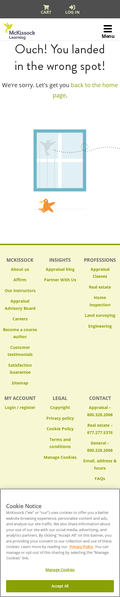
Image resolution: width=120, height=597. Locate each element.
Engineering (100, 326)
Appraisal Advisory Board (20, 304)
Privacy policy (60, 418)
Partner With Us (60, 279)
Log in (72, 12)
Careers (20, 319)
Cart (46, 12)
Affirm (20, 279)
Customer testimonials (20, 351)
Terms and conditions (60, 443)
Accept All (60, 586)
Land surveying (100, 315)
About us (20, 269)
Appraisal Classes (100, 272)
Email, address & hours (100, 464)
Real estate (100, 287)
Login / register (20, 407)
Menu (108, 36)
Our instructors (20, 290)
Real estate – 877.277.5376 (100, 428)
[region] (60, 543)
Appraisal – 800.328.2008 (100, 411)
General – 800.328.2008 (100, 446)
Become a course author (20, 333)
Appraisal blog (60, 269)
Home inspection (99, 301)
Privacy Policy (81, 546)
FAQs (100, 478)
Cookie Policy (60, 428)
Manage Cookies (60, 457)
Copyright (60, 407)
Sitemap (20, 383)
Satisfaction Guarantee (20, 368)
